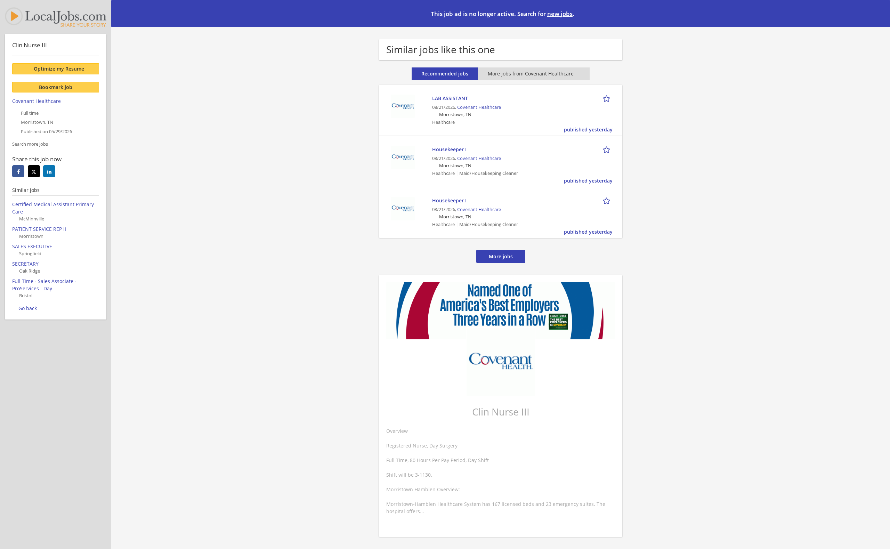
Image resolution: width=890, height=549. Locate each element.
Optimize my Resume (59, 68)
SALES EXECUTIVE (32, 246)
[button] (879, 13)
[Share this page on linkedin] (49, 171)
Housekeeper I (449, 149)
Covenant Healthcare (479, 107)
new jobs (560, 14)
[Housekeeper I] (402, 156)
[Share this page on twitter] (34, 171)
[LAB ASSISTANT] (402, 105)
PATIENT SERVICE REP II (39, 229)
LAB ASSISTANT (450, 98)
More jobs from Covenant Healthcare (531, 73)
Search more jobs (30, 144)
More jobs (501, 256)
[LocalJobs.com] (55, 17)
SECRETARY (25, 263)
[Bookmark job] (608, 98)
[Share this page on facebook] (18, 171)
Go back (27, 308)
